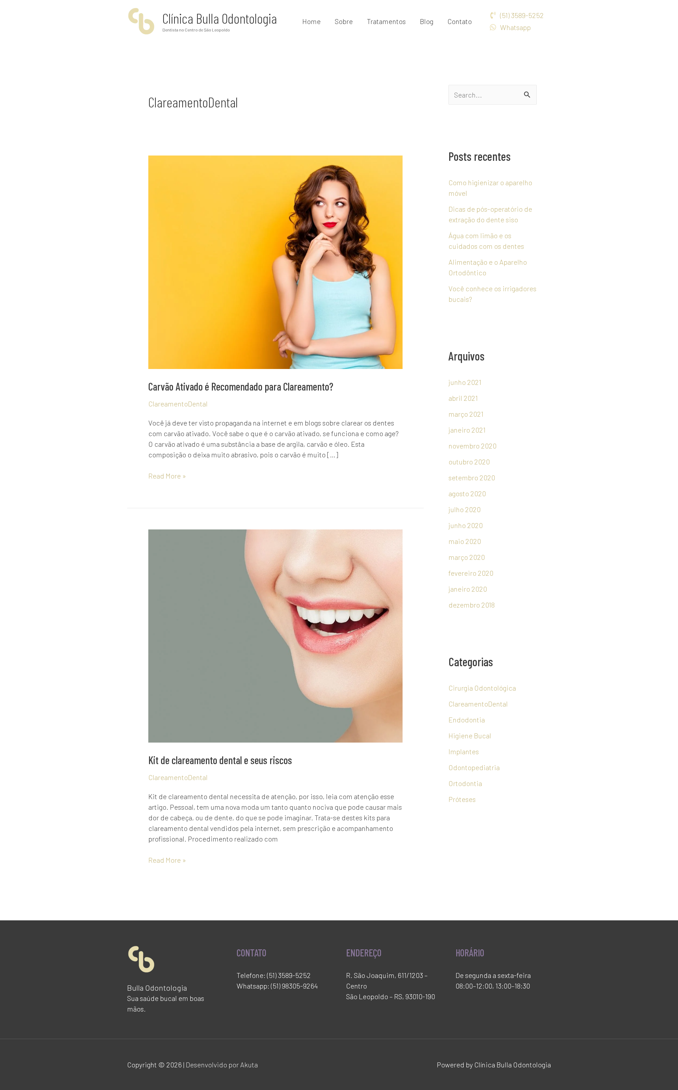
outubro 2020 (469, 461)
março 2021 (465, 414)
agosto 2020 (467, 493)
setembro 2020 (471, 477)
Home (311, 21)
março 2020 (466, 557)
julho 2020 (464, 509)
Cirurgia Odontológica (482, 688)
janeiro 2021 (467, 430)
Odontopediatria (474, 767)
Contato (459, 21)
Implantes (463, 751)
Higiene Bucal (469, 735)
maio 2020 (464, 541)
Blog (426, 21)
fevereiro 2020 (470, 573)
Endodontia (466, 719)
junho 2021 (464, 382)
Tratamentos (386, 21)
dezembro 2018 (471, 604)
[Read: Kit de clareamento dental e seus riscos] (275, 635)
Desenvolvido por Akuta (222, 1064)
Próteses (462, 799)
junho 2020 (465, 525)
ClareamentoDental (178, 403)
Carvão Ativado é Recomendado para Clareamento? (240, 386)
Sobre (344, 21)
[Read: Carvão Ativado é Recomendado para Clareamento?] (275, 261)
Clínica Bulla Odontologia (219, 18)
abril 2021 (463, 398)
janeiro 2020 (467, 589)
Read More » (167, 475)
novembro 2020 (472, 445)
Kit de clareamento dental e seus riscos (220, 760)
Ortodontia (465, 783)
